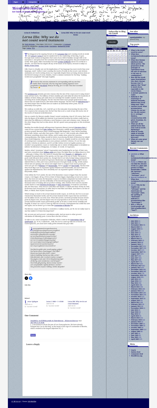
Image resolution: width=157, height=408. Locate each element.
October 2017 (136, 250)
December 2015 (137, 293)
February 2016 (136, 289)
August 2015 (135, 300)
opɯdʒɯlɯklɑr (136, 37)
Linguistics (53, 46)
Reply (33, 335)
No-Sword (43, 86)
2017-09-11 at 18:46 (37, 323)
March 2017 (135, 264)
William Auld (48, 152)
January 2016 (136, 291)
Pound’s (68, 154)
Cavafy (65, 166)
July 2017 (134, 256)
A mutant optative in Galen (139, 94)
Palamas (42, 166)
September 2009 (137, 329)
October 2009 (136, 327)
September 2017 (137, 252)
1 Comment (67, 44)
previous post (32, 94)
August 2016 (135, 277)
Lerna (29, 48)
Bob (132, 204)
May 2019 (134, 235)
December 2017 (137, 246)
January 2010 (136, 322)
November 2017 (137, 248)
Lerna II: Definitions (32, 33)
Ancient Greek (43, 46)
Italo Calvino (47, 129)
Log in (133, 350)
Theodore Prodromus (47, 185)
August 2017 (135, 254)
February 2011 (136, 304)
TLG (33, 48)
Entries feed (135, 352)
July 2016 (134, 279)
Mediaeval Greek (64, 46)
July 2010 (134, 310)
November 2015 (137, 295)
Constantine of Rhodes (62, 205)
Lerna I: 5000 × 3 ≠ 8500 (54, 301)
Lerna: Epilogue (33, 301)
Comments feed (137, 354)
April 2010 (135, 316)
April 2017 (135, 262)
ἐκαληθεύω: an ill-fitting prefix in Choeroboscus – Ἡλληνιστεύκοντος (54, 321)
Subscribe (112, 42)
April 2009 (135, 339)
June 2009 (134, 335)
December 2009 (137, 324)
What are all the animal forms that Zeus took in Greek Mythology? (138, 127)
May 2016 (134, 283)
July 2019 (134, 231)
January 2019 (136, 242)
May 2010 (134, 314)
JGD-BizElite (32, 401)
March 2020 (135, 227)
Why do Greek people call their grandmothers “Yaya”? (138, 207)
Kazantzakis (53, 166)
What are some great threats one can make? (139, 141)
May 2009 (134, 337)
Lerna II (33, 56)
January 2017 (136, 268)
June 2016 (134, 281)
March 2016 (135, 287)
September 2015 (137, 298)
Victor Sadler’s (72, 160)
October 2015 (136, 297)
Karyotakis (75, 166)
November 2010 (137, 308)
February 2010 (136, 320)
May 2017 (134, 260)
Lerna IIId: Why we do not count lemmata (77, 302)
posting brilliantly (64, 62)
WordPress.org (136, 356)
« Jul (108, 65)
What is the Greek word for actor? (138, 51)
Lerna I (40, 56)
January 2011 (136, 306)
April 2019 (135, 237)
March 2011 (135, 302)
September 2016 (137, 275)
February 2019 (136, 240)
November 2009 (137, 326)
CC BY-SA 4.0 (16, 401)
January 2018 (136, 244)
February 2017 (136, 266)
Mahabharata (83, 102)
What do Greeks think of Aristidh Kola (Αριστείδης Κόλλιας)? (137, 134)
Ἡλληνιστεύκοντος (27, 8)
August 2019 (135, 229)
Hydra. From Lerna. (32, 65)
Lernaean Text (62, 54)
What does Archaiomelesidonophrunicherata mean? (144, 56)
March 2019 (135, 238)
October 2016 (136, 273)
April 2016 (135, 285)
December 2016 (137, 269)
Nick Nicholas (30, 44)
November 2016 (137, 271)
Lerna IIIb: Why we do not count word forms (75, 34)
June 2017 (134, 258)
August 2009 (135, 331)
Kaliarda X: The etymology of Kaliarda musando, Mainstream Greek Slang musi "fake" (138, 100)
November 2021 (137, 225)
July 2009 (134, 333)
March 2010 (135, 318)
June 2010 (134, 312)
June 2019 (134, 233)
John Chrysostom (64, 185)
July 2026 (134, 221)
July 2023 (134, 223)
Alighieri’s (78, 154)
